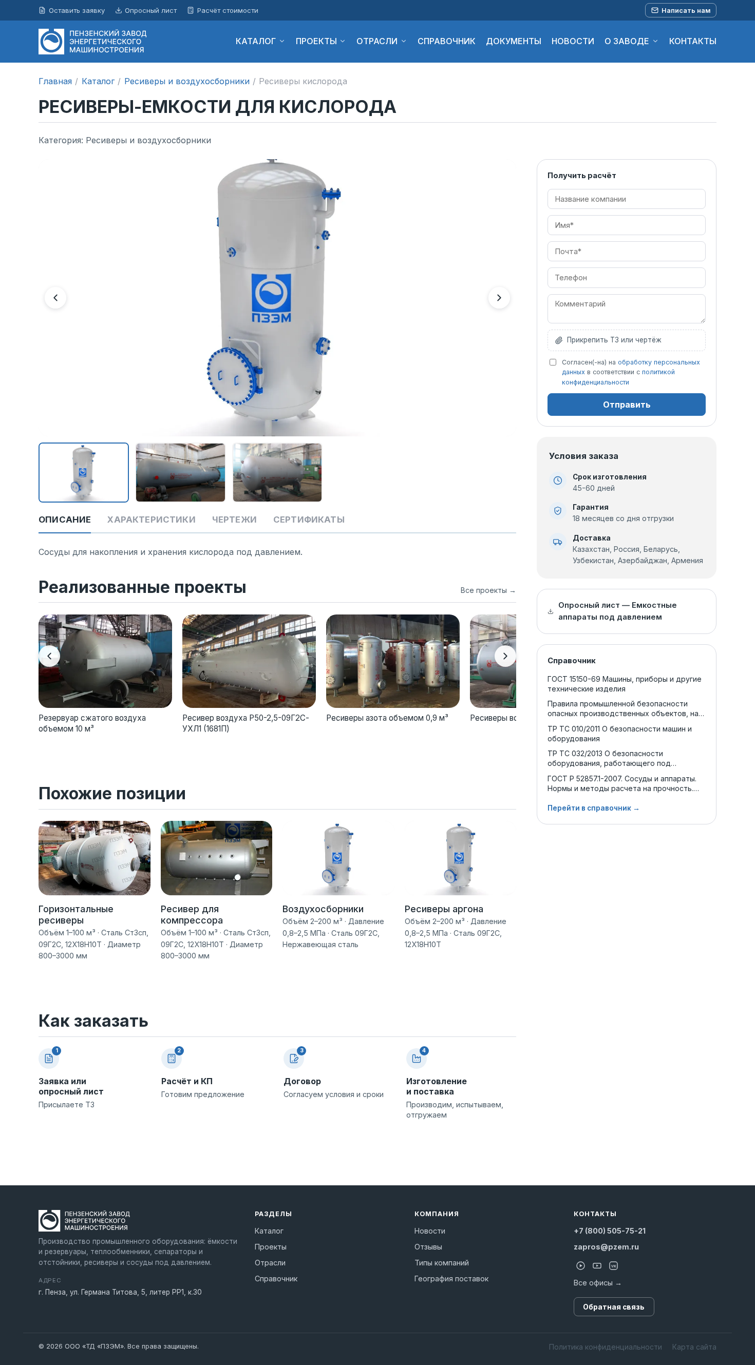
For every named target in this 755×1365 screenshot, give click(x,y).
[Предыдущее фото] (55, 298)
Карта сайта (694, 1346)
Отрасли (270, 1262)
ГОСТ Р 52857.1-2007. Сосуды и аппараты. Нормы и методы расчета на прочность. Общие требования (622, 783)
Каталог (98, 81)
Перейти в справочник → (594, 808)
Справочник (276, 1278)
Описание (65, 519)
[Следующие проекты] (505, 656)
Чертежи (234, 519)
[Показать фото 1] (84, 473)
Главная (55, 81)
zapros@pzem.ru (606, 1246)
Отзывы (428, 1246)
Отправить (627, 404)
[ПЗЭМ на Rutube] (581, 1265)
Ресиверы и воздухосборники (187, 81)
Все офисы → (598, 1282)
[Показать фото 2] (180, 473)
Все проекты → (488, 590)
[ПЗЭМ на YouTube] (597, 1265)
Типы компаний (441, 1262)
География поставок (451, 1278)
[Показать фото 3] (277, 473)
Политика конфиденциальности (605, 1346)
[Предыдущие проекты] (49, 656)
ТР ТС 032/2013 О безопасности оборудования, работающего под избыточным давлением (609, 758)
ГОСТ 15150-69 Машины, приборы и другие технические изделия (625, 684)
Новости (429, 1230)
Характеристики (151, 519)
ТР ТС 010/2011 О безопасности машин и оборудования (620, 733)
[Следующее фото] (499, 298)
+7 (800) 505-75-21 (610, 1230)
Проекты (271, 1246)
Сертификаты (309, 519)
